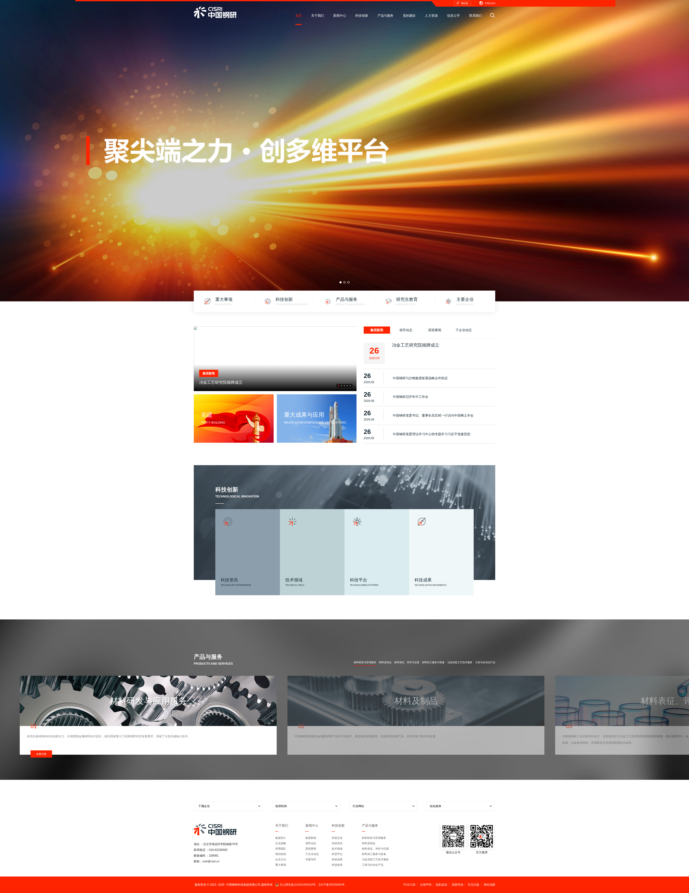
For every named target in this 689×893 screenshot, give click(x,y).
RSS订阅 (409, 884)
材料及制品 (385, 662)
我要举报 (457, 884)
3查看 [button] (348, 282)
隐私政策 (441, 884)
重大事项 (280, 864)
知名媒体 (435, 806)
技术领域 (337, 848)
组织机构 (280, 854)
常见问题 (473, 884)
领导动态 (405, 330)
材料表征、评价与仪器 (406, 662)
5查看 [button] (350, 385)
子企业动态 (464, 330)
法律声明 (425, 884)
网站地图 (489, 884)
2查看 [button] (344, 282)
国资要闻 (434, 330)
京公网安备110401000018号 (298, 884)
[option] (344, 150)
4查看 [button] (347, 385)
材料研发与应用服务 (365, 662)
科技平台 (337, 854)
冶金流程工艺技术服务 (459, 662)
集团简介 (280, 837)
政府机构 (281, 806)
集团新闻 (376, 330)
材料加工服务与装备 (433, 662)
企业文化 (280, 859)
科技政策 (337, 864)
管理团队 (280, 848)
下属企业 (204, 806)
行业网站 (358, 806)
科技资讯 (337, 843)
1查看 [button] (340, 282)
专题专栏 (310, 859)
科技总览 (337, 837)
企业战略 (280, 843)
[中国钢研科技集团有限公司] (215, 12)
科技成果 (337, 859)
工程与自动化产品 (485, 662)
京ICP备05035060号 (331, 884)
